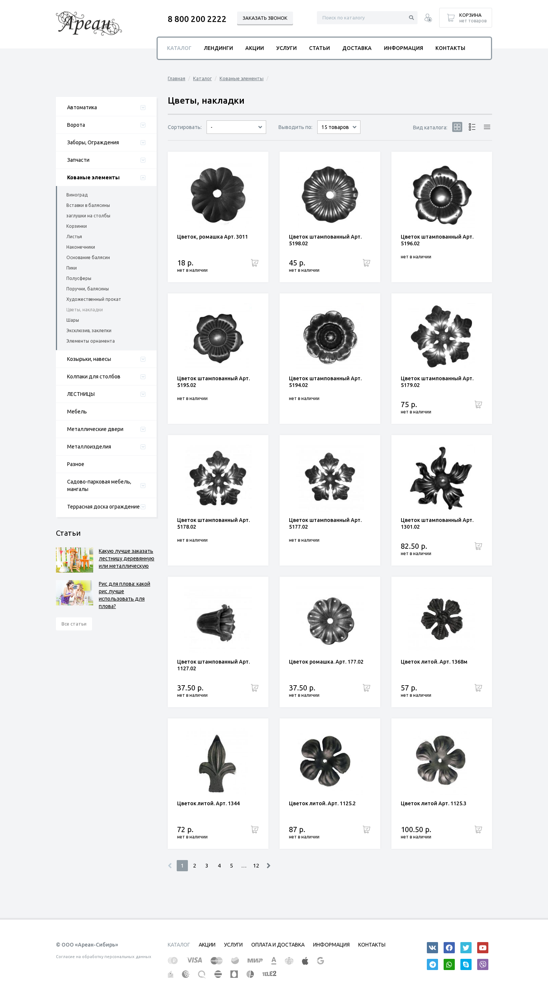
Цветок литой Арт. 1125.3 (433, 803)
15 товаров (335, 127)
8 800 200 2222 (197, 18)
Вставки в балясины (88, 205)
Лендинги (218, 48)
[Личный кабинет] (428, 19)
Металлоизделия (89, 447)
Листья (74, 236)
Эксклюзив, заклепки (88, 330)
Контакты (450, 48)
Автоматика (82, 107)
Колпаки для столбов (93, 377)
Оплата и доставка (278, 945)
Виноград (77, 194)
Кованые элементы (93, 177)
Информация (403, 48)
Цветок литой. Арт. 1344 (208, 803)
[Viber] (482, 964)
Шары (72, 320)
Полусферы (78, 278)
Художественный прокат (93, 299)
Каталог (202, 78)
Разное (75, 464)
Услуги (286, 48)
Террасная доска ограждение (103, 507)
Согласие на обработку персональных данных (103, 956)
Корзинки (76, 226)
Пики (71, 267)
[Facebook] (449, 947)
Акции (254, 48)
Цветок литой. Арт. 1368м (434, 662)
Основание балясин (88, 257)
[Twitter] (466, 947)
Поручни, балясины (87, 288)
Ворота (76, 125)
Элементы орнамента (90, 341)
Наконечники (80, 247)
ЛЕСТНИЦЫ (81, 394)
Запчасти (78, 160)
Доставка (357, 48)
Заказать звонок (265, 18)
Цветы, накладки (84, 309)
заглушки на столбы (88, 215)
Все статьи (74, 623)
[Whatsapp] (449, 964)
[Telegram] (432, 964)
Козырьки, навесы (89, 359)
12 (256, 865)
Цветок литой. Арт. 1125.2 (322, 803)
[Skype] (466, 964)
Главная (176, 78)
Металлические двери (95, 429)
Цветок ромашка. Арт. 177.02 (326, 662)
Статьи (319, 48)
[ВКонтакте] (432, 947)
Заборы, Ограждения (93, 142)
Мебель (77, 412)
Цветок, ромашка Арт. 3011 (212, 237)
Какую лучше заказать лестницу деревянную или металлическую (126, 558)
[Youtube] (482, 947)
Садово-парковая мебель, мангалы (99, 485)
